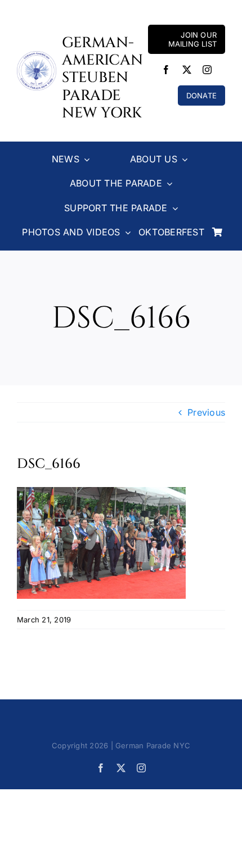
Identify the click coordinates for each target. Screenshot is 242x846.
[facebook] (166, 69)
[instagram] (207, 69)
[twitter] (186, 69)
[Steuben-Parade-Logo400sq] (36, 55)
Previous (206, 412)
